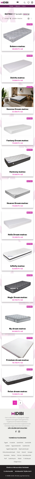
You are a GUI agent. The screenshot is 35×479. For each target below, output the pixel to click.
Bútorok (18, 6)
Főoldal (11, 6)
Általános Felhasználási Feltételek (17, 467)
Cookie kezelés (8, 471)
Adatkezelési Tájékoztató (23, 471)
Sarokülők (28, 443)
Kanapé (30, 452)
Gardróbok (20, 443)
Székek (7, 446)
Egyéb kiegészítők (11, 449)
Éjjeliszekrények (24, 449)
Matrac (13, 455)
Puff (5, 459)
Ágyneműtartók (16, 446)
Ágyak (6, 443)
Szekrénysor (12, 459)
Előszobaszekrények (9, 452)
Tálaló (19, 459)
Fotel (18, 452)
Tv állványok (27, 459)
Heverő (24, 452)
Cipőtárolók (26, 446)
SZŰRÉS (6, 18)
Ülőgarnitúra (17, 462)
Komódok (7, 455)
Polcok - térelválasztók (24, 455)
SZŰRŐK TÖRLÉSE (17, 18)
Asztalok (12, 443)
